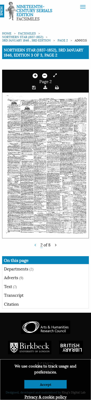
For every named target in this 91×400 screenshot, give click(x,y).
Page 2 (63, 40)
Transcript (13, 295)
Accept (45, 384)
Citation (11, 304)
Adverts (13, 277)
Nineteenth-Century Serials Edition (34, 10)
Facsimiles (27, 33)
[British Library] (71, 347)
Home (6, 33)
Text (10, 286)
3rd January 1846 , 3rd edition (26, 40)
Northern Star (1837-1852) (22, 36)
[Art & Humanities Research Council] (45, 326)
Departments (18, 268)
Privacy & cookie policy (46, 396)
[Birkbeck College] (30, 347)
